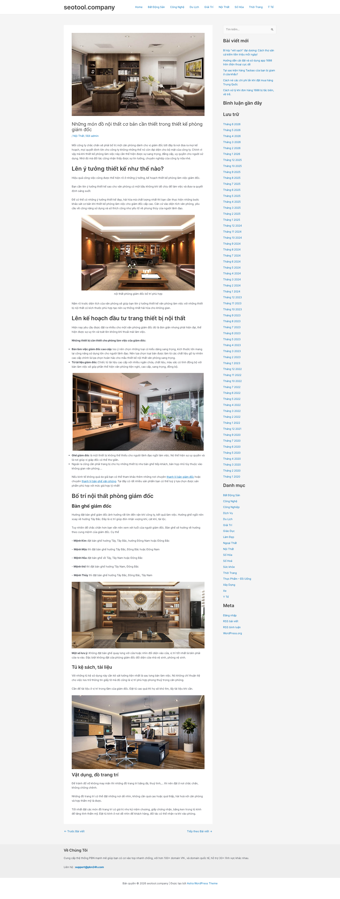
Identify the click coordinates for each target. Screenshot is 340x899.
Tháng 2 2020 (231, 470)
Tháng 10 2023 (232, 309)
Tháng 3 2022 (232, 411)
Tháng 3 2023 (232, 351)
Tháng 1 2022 (231, 422)
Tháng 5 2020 (231, 452)
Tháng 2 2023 (232, 357)
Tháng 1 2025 (231, 219)
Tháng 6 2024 (232, 261)
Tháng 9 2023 (232, 315)
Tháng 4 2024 (232, 273)
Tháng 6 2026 (231, 124)
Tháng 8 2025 (231, 177)
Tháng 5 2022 (231, 399)
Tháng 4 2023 (232, 345)
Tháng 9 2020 (231, 434)
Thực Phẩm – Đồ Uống (237, 578)
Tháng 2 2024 (232, 285)
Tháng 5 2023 (232, 339)
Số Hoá (227, 561)
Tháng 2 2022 (231, 416)
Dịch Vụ (228, 513)
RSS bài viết (230, 621)
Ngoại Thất (230, 543)
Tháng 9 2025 (231, 172)
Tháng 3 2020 (232, 464)
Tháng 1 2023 (231, 363)
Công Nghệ (177, 7)
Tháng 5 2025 (231, 196)
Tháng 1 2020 (231, 476)
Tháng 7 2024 (232, 255)
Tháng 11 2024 (232, 231)
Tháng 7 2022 (231, 387)
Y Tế (226, 596)
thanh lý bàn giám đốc (180, 476)
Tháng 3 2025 (232, 207)
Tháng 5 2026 (231, 130)
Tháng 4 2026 (232, 136)
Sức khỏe (229, 567)
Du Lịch (194, 7)
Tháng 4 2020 (232, 458)
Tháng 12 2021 (232, 428)
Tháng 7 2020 (231, 440)
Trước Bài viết (74, 831)
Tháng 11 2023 (232, 303)
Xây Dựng (229, 584)
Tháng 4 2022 (232, 405)
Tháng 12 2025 (232, 160)
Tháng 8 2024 (232, 249)
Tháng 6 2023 (232, 333)
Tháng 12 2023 (232, 297)
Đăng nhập (230, 615)
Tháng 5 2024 (232, 267)
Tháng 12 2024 (232, 225)
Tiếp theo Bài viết (199, 831)
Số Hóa (239, 7)
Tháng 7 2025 (231, 183)
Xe (224, 590)
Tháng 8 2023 (232, 321)
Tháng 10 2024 (232, 237)
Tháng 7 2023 (232, 327)
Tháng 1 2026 (231, 154)
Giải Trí (208, 7)
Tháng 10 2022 (232, 381)
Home (139, 7)
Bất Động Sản (156, 7)
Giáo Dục (229, 531)
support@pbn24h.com (89, 867)
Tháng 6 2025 (231, 190)
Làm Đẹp (228, 537)
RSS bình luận (232, 627)
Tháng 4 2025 (232, 201)
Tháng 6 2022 (231, 393)
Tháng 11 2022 (232, 375)
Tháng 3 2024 (232, 279)
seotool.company (89, 7)
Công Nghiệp (231, 507)
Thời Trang (256, 7)
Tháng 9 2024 (232, 243)
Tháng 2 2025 (231, 213)
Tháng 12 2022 (232, 369)
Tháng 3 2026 (232, 142)
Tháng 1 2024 (231, 291)
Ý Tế (271, 7)
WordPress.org (232, 633)
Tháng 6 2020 (231, 446)
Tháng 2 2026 (231, 148)
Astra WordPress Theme (202, 883)
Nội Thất (224, 7)
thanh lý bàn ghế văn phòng (99, 481)
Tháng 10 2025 (232, 166)
